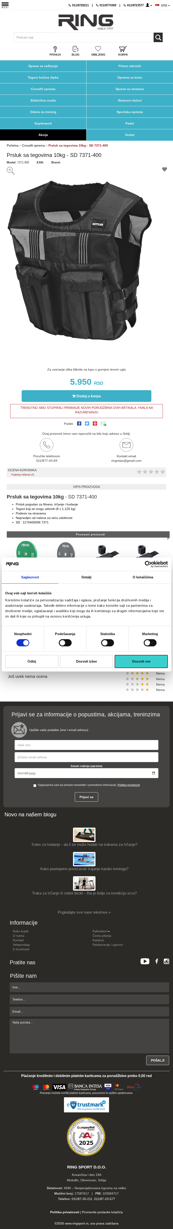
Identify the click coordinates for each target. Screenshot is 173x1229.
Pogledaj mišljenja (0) (22, 474)
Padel (129, 123)
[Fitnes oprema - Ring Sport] (86, 22)
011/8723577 (135, 5)
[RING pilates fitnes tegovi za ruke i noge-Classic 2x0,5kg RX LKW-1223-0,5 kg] (146, 553)
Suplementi (43, 123)
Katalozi (98, 940)
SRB (164, 5)
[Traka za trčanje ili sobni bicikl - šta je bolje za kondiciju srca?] (84, 883)
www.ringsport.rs (77, 1223)
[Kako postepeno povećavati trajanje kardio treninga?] (84, 859)
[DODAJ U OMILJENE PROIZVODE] (164, 170)
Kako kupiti (20, 931)
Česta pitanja (102, 935)
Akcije (43, 135)
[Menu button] (5, 5)
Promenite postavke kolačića (102, 1212)
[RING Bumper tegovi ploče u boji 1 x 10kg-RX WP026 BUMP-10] (26, 553)
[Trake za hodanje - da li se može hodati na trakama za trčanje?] (84, 834)
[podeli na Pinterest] (95, 423)
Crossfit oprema (43, 89)
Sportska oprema (130, 112)
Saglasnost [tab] (30, 577)
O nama (18, 935)
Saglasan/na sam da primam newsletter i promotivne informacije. (89, 785)
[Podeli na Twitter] (87, 423)
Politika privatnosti (129, 785)
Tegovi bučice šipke (43, 77)
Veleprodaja (21, 944)
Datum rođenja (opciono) (86, 766)
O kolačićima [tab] (143, 577)
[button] (148, 168)
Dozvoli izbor (86, 661)
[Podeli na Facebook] (79, 423)
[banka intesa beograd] (85, 1086)
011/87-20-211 (82, 1199)
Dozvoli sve (141, 661)
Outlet (129, 135)
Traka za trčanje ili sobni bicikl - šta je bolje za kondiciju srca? (84, 893)
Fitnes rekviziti (129, 66)
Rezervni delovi (130, 100)
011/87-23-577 (104, 1199)
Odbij (31, 661)
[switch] (65, 642)
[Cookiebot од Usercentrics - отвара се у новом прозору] (148, 564)
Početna (12, 145)
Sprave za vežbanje (43, 66)
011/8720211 (80, 5)
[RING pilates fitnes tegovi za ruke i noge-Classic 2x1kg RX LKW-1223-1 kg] (106, 553)
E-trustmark (21, 949)
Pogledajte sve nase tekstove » (84, 912)
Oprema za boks (129, 77)
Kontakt (18, 940)
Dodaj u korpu (89, 396)
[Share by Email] (103, 424)
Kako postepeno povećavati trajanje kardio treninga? (84, 869)
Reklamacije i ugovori (108, 944)
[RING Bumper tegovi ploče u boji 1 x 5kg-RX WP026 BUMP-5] (66, 553)
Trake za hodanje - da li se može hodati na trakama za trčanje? (84, 844)
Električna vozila (43, 100)
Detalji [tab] (87, 577)
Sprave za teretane (130, 89)
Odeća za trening (43, 112)
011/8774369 (107, 5)
